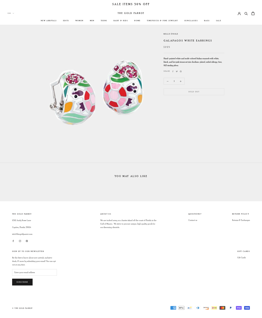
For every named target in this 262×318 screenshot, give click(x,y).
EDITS (66, 21)
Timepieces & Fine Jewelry (162, 21)
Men (92, 21)
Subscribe (22, 282)
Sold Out (193, 92)
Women (79, 21)
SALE (218, 21)
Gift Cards (241, 257)
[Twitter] (177, 71)
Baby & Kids (121, 21)
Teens (104, 21)
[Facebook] (173, 71)
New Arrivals (49, 21)
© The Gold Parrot (22, 308)
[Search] (246, 13)
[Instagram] (20, 240)
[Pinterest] (181, 71)
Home (137, 21)
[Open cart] (253, 13)
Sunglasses (191, 21)
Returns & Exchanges (241, 220)
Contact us (192, 220)
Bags (207, 21)
